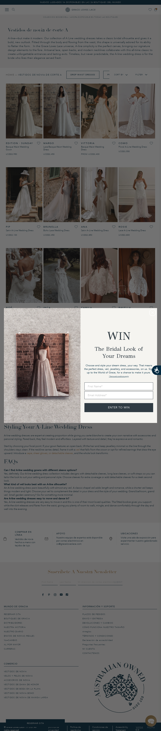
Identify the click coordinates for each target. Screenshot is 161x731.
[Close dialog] (153, 313)
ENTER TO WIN (119, 407)
